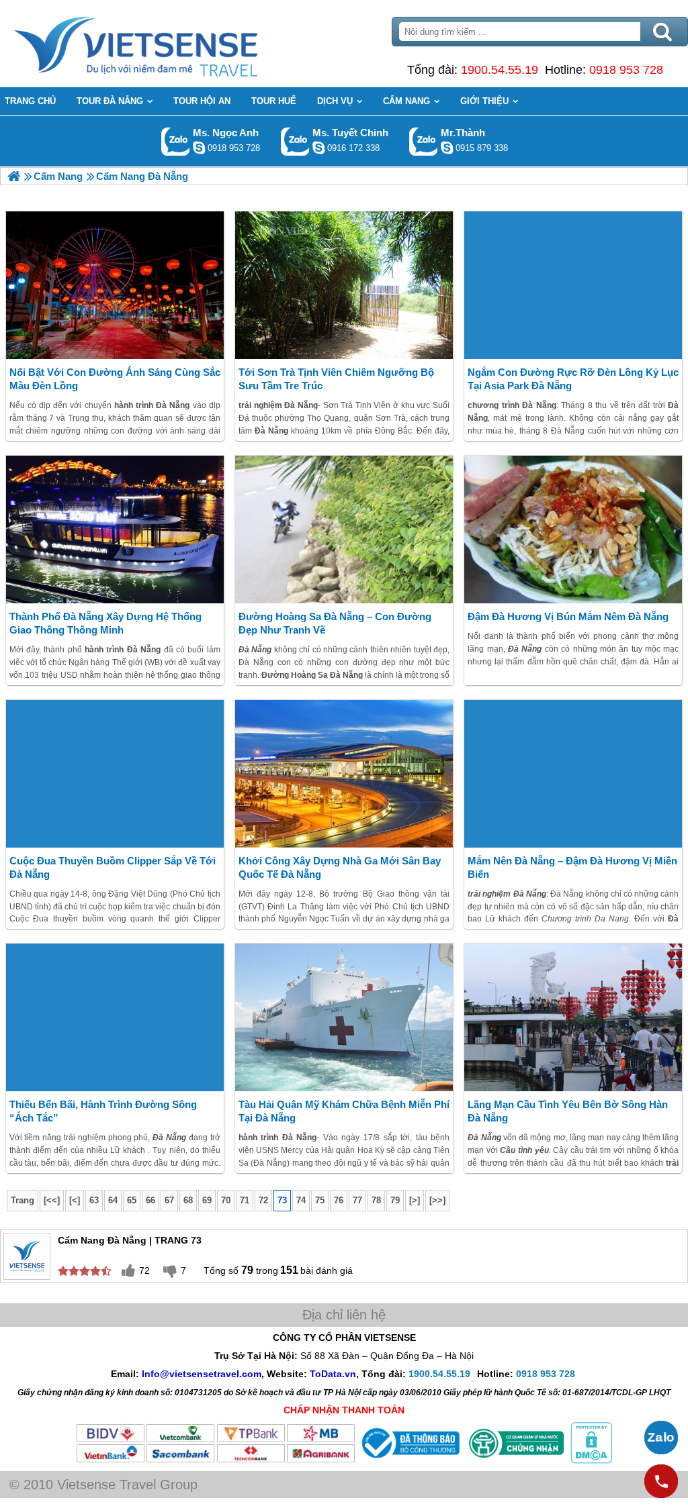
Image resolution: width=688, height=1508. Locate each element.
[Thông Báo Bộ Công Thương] (409, 1460)
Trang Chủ (169, 43)
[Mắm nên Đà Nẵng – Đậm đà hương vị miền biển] (573, 774)
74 (301, 1200)
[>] (414, 1200)
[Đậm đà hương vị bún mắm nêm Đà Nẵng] (573, 529)
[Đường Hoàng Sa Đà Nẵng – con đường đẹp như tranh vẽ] (344, 529)
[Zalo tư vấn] (661, 1437)
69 (207, 1200)
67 (169, 1200)
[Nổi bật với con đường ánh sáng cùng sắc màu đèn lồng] (115, 285)
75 (320, 1200)
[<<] (52, 1200)
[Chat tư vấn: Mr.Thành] (447, 147)
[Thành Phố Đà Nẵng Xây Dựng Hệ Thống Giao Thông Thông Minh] (115, 529)
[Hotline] (661, 1481)
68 (188, 1200)
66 (150, 1200)
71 (244, 1200)
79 (395, 1200)
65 (131, 1200)
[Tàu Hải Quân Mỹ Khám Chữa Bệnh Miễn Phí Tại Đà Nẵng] (344, 1017)
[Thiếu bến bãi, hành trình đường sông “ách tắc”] (115, 1017)
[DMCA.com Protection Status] (590, 1460)
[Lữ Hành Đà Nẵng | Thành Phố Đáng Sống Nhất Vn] (13, 176)
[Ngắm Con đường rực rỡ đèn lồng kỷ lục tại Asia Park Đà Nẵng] (573, 285)
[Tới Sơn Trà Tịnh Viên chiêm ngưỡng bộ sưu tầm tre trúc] (344, 285)
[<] (74, 1200)
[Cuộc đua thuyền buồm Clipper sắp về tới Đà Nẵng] (115, 774)
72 (263, 1200)
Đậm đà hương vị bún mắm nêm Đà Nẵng (568, 616)
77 (357, 1200)
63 (94, 1200)
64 (113, 1200)
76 (338, 1200)
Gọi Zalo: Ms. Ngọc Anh (176, 141)
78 (376, 1200)
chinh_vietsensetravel (318, 147)
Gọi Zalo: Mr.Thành (423, 141)
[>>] (437, 1200)
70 (225, 1200)
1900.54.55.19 (499, 70)
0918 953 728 (626, 70)
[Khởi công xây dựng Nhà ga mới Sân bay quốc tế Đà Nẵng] (344, 774)
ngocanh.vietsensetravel (199, 147)
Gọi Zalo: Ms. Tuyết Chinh (295, 141)
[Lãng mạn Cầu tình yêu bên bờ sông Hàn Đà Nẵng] (573, 1017)
